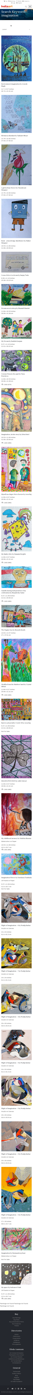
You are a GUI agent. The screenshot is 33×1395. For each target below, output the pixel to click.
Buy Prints (16, 1319)
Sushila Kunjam (16, 341)
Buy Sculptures (16, 1323)
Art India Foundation (16, 1381)
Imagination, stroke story (10, 434)
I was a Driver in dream (9, 275)
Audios (14, 1373)
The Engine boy (6, 630)
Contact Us (26, 1)
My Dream (5, 341)
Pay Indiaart (16, 1379)
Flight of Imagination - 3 (9, 1154)
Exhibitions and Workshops (16, 1359)
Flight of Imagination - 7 (9, 971)
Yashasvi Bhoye (22, 136)
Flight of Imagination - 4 (10, 1017)
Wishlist (19, 1)
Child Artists (16, 1336)
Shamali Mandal (23, 308)
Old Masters (16, 1342)
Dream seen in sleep (8, 308)
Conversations (16, 1363)
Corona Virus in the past (10, 374)
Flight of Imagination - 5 (9, 1215)
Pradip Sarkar (26, 925)
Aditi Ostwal (22, 781)
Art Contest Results (16, 1357)
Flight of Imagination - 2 (9, 1108)
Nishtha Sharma (25, 838)
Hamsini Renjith (20, 554)
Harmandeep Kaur (19, 1253)
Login (13, 3)
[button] (26, 6)
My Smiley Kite (6, 554)
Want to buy (12, 1)
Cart (6, 1)
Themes (16, 1325)
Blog (16, 1375)
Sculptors (16, 1340)
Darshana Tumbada (25, 878)
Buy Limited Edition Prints (16, 1321)
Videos (19, 1373)
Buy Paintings (17, 1317)
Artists (16, 1334)
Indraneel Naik (15, 1287)
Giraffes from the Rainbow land (12, 684)
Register (20, 3)
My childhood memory (9, 838)
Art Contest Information (16, 1353)
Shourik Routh (20, 630)
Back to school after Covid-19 (11, 723)
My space (4, 1287)
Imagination (5, 1253)
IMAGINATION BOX (8, 781)
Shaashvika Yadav (18, 593)
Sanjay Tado (24, 275)
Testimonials (16, 1371)
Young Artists (17, 1338)
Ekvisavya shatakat (8, 136)
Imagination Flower (8, 878)
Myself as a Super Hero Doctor (12, 494)
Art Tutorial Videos (16, 1361)
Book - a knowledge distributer (12, 241)
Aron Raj (28, 494)
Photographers (16, 1344)
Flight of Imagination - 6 (10, 925)
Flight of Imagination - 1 (9, 1063)
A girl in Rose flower (8, 188)
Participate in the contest (16, 1355)
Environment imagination (10, 84)
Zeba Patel (25, 434)
